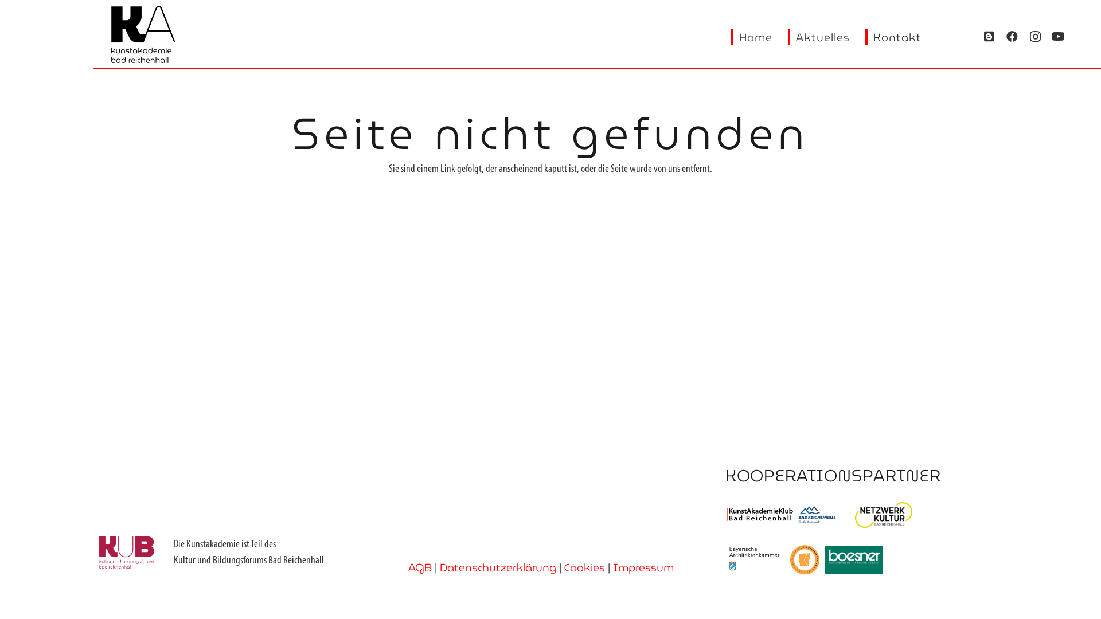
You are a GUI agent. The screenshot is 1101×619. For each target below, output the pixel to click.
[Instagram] (1035, 36)
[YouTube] (1058, 36)
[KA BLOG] (989, 36)
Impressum (643, 567)
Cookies (584, 567)
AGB (420, 567)
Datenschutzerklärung (498, 567)
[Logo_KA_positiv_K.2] (143, 34)
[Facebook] (1012, 36)
